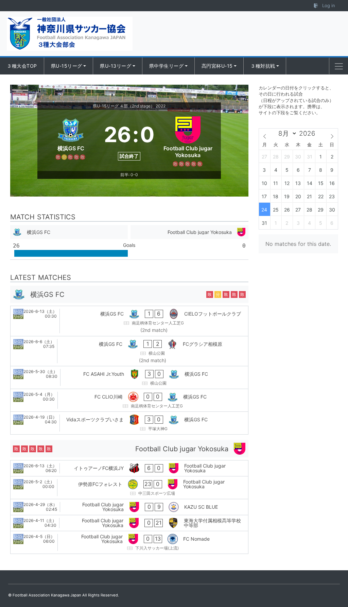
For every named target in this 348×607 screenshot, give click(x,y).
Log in (328, 5)
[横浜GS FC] (70, 140)
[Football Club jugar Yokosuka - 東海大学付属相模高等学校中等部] (129, 523)
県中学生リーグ (166, 66)
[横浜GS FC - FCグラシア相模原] (129, 351)
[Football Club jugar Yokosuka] (188, 140)
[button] (339, 66)
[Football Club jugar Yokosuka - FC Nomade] (129, 542)
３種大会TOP (22, 66)
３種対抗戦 (262, 66)
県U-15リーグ (66, 66)
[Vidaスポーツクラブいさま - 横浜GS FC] (129, 423)
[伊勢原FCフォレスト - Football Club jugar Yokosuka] (129, 487)
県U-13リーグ (115, 66)
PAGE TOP (334, 582)
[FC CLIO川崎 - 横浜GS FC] (129, 400)
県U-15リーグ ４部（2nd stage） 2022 (129, 105)
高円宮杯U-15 (217, 66)
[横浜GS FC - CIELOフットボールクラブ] (129, 321)
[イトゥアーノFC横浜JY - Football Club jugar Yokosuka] (129, 468)
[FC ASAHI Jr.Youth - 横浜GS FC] (129, 377)
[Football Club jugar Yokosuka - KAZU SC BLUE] (129, 507)
